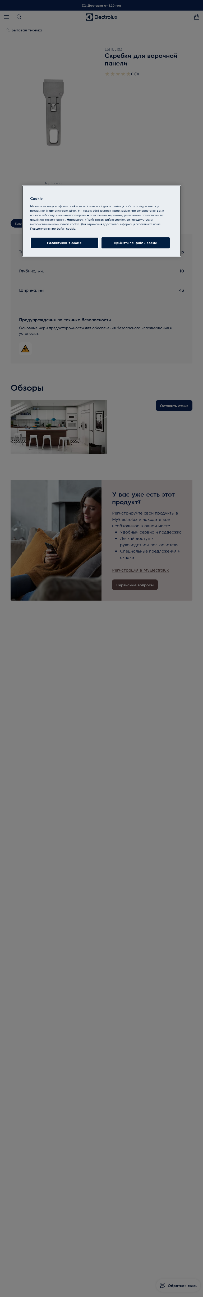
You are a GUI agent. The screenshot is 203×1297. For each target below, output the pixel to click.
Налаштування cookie (64, 243)
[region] (101, 221)
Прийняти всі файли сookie (135, 243)
